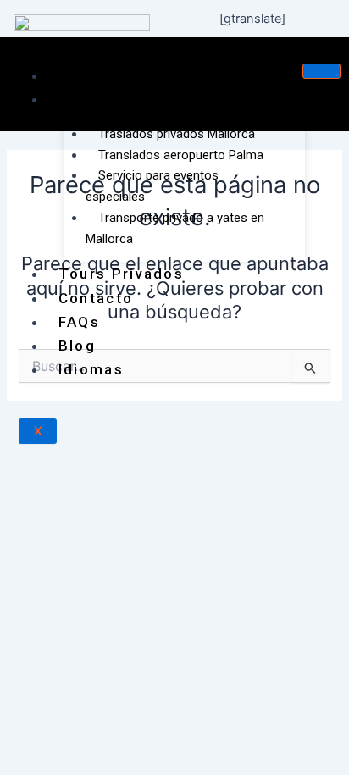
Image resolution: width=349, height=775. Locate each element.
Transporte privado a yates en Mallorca (175, 228)
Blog (77, 345)
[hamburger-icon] (321, 71)
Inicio (81, 75)
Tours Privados (121, 273)
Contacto (95, 298)
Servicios (97, 99)
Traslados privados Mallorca (176, 133)
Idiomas (91, 369)
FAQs (79, 321)
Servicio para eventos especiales (152, 186)
